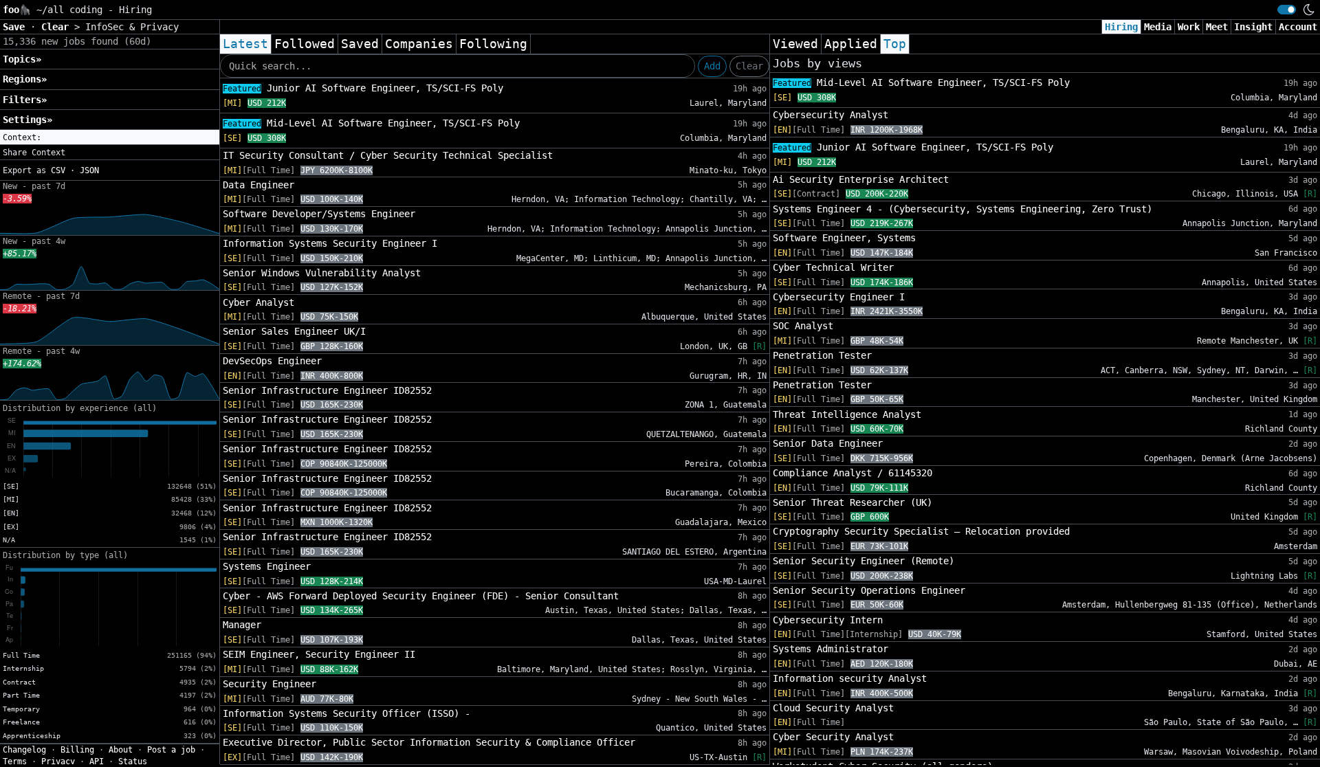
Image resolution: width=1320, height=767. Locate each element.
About (121, 750)
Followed (304, 44)
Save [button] (16, 26)
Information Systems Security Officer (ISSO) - (346, 713)
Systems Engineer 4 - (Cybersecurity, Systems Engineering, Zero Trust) (962, 208)
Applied (850, 44)
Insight (1253, 26)
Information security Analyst (850, 678)
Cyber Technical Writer (833, 267)
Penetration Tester (822, 355)
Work (1189, 26)
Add (712, 65)
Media (1158, 26)
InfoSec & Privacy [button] (132, 26)
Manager (242, 624)
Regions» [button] (25, 79)
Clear (749, 65)
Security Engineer (269, 683)
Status (132, 761)
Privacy (58, 761)
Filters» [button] (25, 99)
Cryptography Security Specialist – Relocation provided (921, 531)
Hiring (1121, 26)
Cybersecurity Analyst (830, 114)
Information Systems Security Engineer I (330, 243)
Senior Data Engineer (828, 443)
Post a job (171, 750)
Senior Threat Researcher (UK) (852, 502)
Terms (15, 761)
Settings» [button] (27, 119)
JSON (89, 170)
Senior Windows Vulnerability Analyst (322, 272)
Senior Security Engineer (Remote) (863, 560)
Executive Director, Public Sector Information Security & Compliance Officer (429, 742)
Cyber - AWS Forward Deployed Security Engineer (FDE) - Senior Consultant (421, 595)
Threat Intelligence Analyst (847, 414)
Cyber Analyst (258, 302)
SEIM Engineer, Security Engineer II (319, 654)
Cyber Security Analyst (833, 736)
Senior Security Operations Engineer (869, 590)
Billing (77, 750)
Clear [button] (57, 26)
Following (493, 44)
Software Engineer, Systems (844, 237)
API (96, 761)
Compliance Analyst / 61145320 (852, 472)
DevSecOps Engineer (272, 360)
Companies (419, 44)
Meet (1217, 26)
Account (1298, 26)
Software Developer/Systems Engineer (319, 213)
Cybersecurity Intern (828, 619)
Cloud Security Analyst (833, 707)
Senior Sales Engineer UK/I (294, 331)
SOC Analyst (803, 325)
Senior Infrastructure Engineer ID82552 (327, 390)
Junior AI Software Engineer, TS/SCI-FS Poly (363, 87)
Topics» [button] (22, 59)
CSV (58, 170)
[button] (109, 137)
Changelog (24, 750)
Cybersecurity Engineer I (839, 296)
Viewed (795, 44)
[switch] (1286, 9)
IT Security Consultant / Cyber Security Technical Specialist (388, 155)
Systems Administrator (830, 648)
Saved (360, 44)
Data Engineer (258, 184)
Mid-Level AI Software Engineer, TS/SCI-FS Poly (371, 123)
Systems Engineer (267, 566)
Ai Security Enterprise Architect (861, 179)
